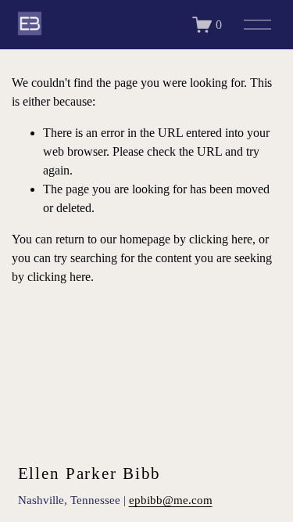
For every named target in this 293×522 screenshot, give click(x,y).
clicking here (220, 239)
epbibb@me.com (171, 499)
